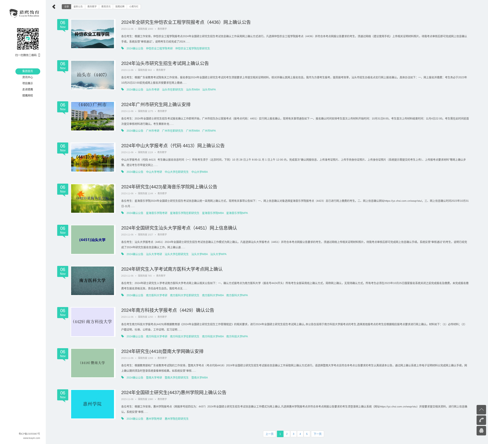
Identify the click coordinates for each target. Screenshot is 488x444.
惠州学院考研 (154, 418)
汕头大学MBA (199, 254)
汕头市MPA (209, 89)
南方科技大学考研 (156, 336)
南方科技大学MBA (213, 336)
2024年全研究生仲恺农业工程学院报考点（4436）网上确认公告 (186, 22)
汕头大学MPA (218, 254)
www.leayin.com (31, 438)
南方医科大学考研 (156, 295)
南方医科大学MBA (213, 295)
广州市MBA (193, 130)
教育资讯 (106, 6)
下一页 (318, 433)
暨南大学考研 (154, 377)
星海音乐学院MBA (213, 212)
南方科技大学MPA (237, 336)
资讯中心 (27, 77)
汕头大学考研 (154, 254)
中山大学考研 (154, 171)
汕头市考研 (152, 89)
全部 (66, 6)
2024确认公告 (135, 48)
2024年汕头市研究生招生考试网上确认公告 (165, 63)
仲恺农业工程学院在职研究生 (192, 48)
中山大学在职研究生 (177, 171)
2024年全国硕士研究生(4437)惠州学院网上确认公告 (173, 392)
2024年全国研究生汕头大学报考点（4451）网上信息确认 (179, 227)
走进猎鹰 (27, 89)
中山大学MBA (199, 171)
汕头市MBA (193, 89)
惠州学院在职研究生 (177, 418)
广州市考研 (152, 130)
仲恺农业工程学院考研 (159, 48)
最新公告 (78, 6)
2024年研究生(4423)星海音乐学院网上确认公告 (169, 186)
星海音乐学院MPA (237, 212)
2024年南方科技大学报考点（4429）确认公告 (167, 310)
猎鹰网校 (27, 95)
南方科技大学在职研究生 (184, 336)
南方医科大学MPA (237, 295)
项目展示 (27, 83)
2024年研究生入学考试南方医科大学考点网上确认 (172, 269)
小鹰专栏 (133, 6)
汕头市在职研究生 (172, 89)
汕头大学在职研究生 (177, 254)
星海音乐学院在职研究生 (184, 212)
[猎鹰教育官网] (24, 12)
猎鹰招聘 (119, 6)
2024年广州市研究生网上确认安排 (156, 104)
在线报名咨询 (474, 430)
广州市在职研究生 (172, 130)
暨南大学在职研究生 (177, 377)
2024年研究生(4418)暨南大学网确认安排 (162, 351)
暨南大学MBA (199, 377)
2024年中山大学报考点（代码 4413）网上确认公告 (173, 145)
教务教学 (92, 6)
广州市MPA (209, 130)
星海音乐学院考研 (156, 212)
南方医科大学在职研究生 (184, 295)
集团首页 (27, 71)
